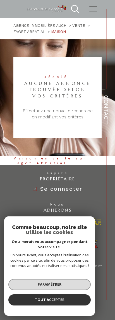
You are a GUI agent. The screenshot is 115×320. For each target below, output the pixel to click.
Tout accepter (49, 299)
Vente (78, 25)
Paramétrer (49, 284)
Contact (106, 109)
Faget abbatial (29, 32)
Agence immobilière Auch (39, 25)
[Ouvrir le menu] (93, 9)
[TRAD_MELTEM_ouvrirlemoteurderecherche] (75, 8)
